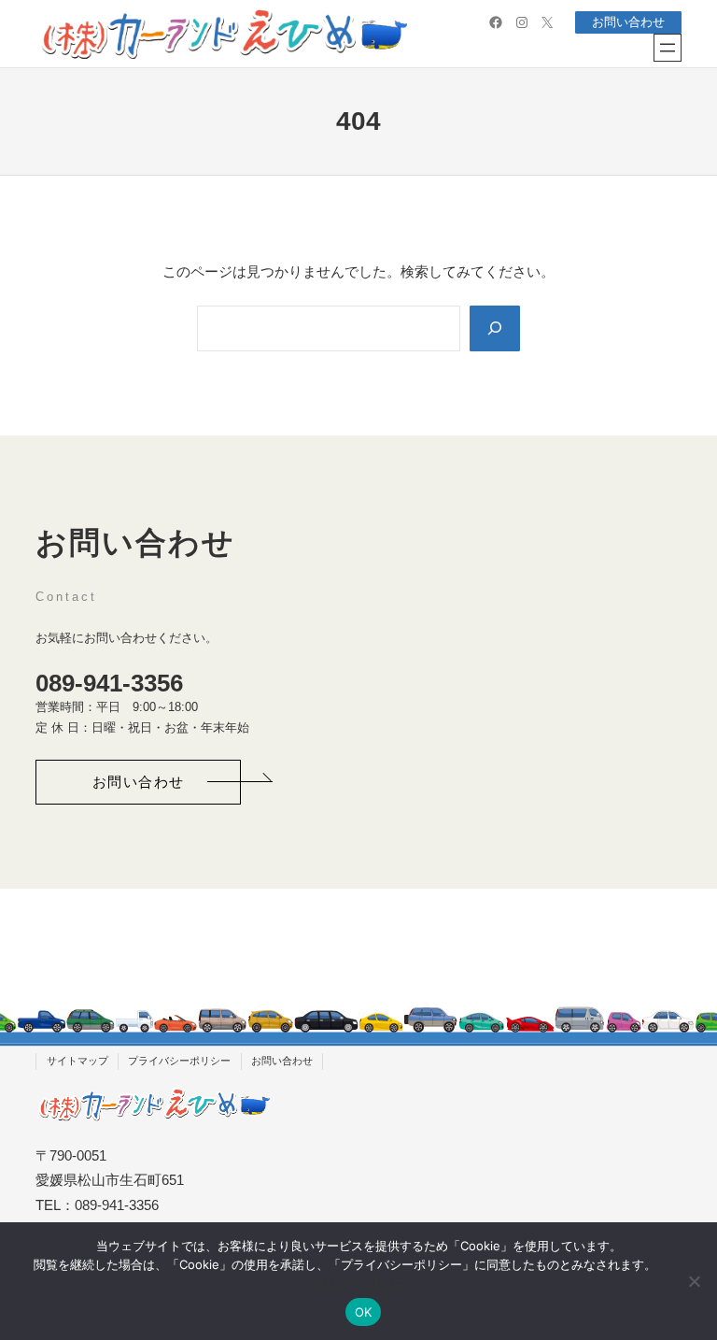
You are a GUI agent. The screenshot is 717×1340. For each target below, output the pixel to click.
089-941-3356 (109, 683)
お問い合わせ (628, 22)
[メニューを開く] (668, 48)
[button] (138, 782)
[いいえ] (693, 1281)
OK (364, 1311)
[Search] (495, 328)
